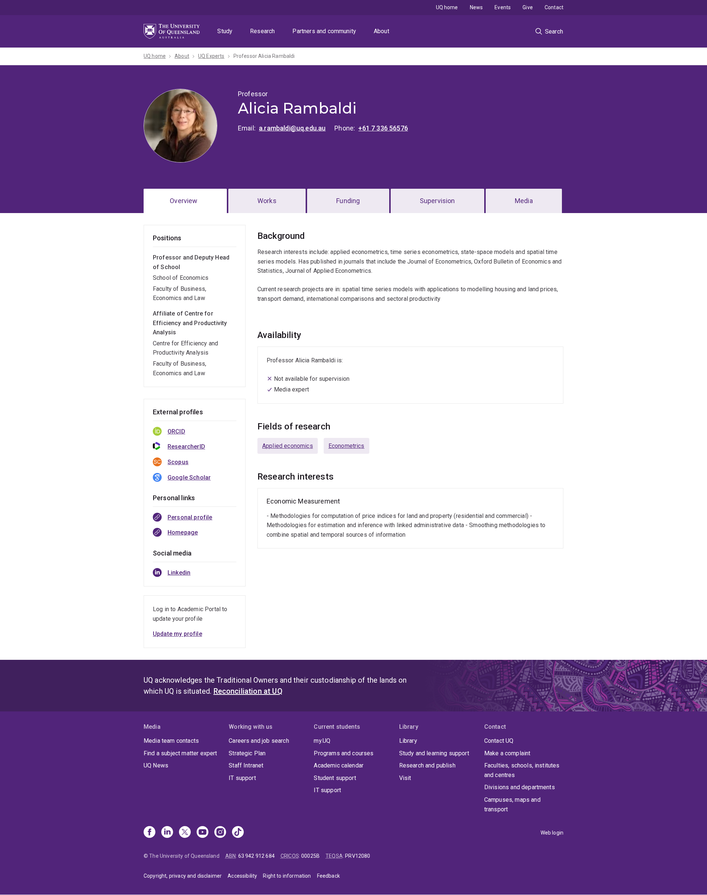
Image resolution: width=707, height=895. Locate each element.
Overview (183, 201)
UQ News (156, 765)
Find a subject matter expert (180, 753)
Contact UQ (499, 740)
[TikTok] (238, 833)
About (381, 31)
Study (224, 31)
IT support (242, 777)
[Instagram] (220, 833)
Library (408, 740)
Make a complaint (507, 753)
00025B (310, 856)
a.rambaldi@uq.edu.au (292, 128)
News (476, 7)
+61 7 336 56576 (383, 128)
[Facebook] (149, 833)
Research (262, 31)
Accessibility (242, 876)
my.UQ (322, 740)
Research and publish (427, 765)
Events (503, 7)
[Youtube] (202, 833)
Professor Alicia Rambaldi (264, 56)
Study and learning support (434, 753)
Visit (405, 777)
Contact (554, 7)
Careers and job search (259, 740)
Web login (552, 833)
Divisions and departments (519, 787)
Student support (335, 777)
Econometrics (346, 445)
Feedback (328, 876)
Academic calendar (338, 765)
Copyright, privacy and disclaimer (183, 876)
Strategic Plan (247, 753)
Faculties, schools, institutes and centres (522, 770)
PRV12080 (357, 856)
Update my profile (177, 633)
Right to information (287, 876)
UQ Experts (211, 56)
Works (267, 201)
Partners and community (324, 31)
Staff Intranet (246, 765)
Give (528, 7)
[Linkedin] (167, 833)
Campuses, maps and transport (512, 804)
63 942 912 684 (256, 856)
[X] (185, 833)
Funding (348, 201)
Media (524, 201)
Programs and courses (343, 753)
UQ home (447, 7)
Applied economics (287, 445)
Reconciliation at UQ (248, 691)
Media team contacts (171, 740)
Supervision (437, 201)
